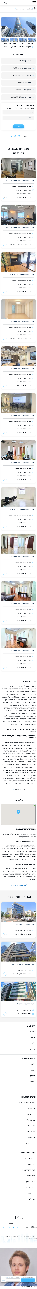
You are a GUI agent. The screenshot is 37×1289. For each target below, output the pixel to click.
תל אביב (32, 1064)
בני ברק (32, 1076)
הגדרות (3, 1280)
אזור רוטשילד (30, 1131)
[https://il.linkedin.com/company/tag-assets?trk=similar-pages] (13, 1227)
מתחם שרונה (31, 1114)
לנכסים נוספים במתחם (19, 885)
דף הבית (32, 1031)
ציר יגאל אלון (30, 1120)
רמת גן (33, 1070)
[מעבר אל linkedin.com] (11, 136)
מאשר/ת (28, 1280)
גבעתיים (32, 1081)
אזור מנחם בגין (30, 1137)
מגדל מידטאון (30, 1181)
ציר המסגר (31, 1126)
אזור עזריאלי (31, 1108)
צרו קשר (32, 1049)
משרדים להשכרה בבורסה (26, 1102)
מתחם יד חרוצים (30, 1143)
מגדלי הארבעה (30, 1158)
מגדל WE (32, 1199)
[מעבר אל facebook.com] (15, 136)
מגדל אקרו (31, 1193)
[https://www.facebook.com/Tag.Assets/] (17, 1227)
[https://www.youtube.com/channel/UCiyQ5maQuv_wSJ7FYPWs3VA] (5, 1227)
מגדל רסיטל (31, 1176)
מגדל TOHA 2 (30, 1187)
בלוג (33, 1043)
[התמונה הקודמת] (3, 27)
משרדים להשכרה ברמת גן (24, 8)
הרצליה (32, 1087)
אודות (33, 1037)
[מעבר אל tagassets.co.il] (5, 3)
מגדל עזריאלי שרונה (28, 1170)
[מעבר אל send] (19, 136)
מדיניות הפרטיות (8, 1277)
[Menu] (34, 2)
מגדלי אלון (31, 1164)
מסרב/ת (13, 1280)
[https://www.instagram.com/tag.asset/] (9, 1227)
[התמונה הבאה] (33, 27)
